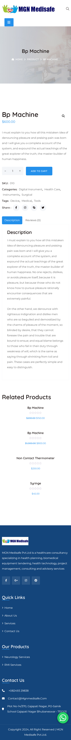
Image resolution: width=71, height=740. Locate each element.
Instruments (11, 194)
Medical (27, 200)
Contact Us (11, 631)
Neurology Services (17, 657)
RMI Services (12, 664)
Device (14, 200)
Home (19, 59)
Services (9, 623)
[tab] (12, 220)
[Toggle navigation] (9, 22)
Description (12, 220)
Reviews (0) (33, 220)
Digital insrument (30, 189)
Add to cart (39, 171)
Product (33, 59)
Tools (37, 200)
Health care (52, 189)
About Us (10, 615)
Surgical (27, 194)
